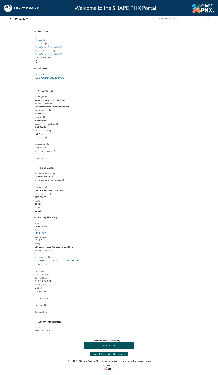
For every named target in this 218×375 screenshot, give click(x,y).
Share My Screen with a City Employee (109, 354)
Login (208, 18)
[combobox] (181, 18)
